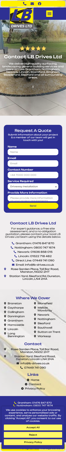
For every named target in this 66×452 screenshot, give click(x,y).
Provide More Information (27, 192)
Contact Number (20, 169)
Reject (33, 434)
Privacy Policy (33, 442)
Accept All (33, 427)
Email (12, 158)
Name (12, 146)
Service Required (20, 181)
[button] (49, 13)
